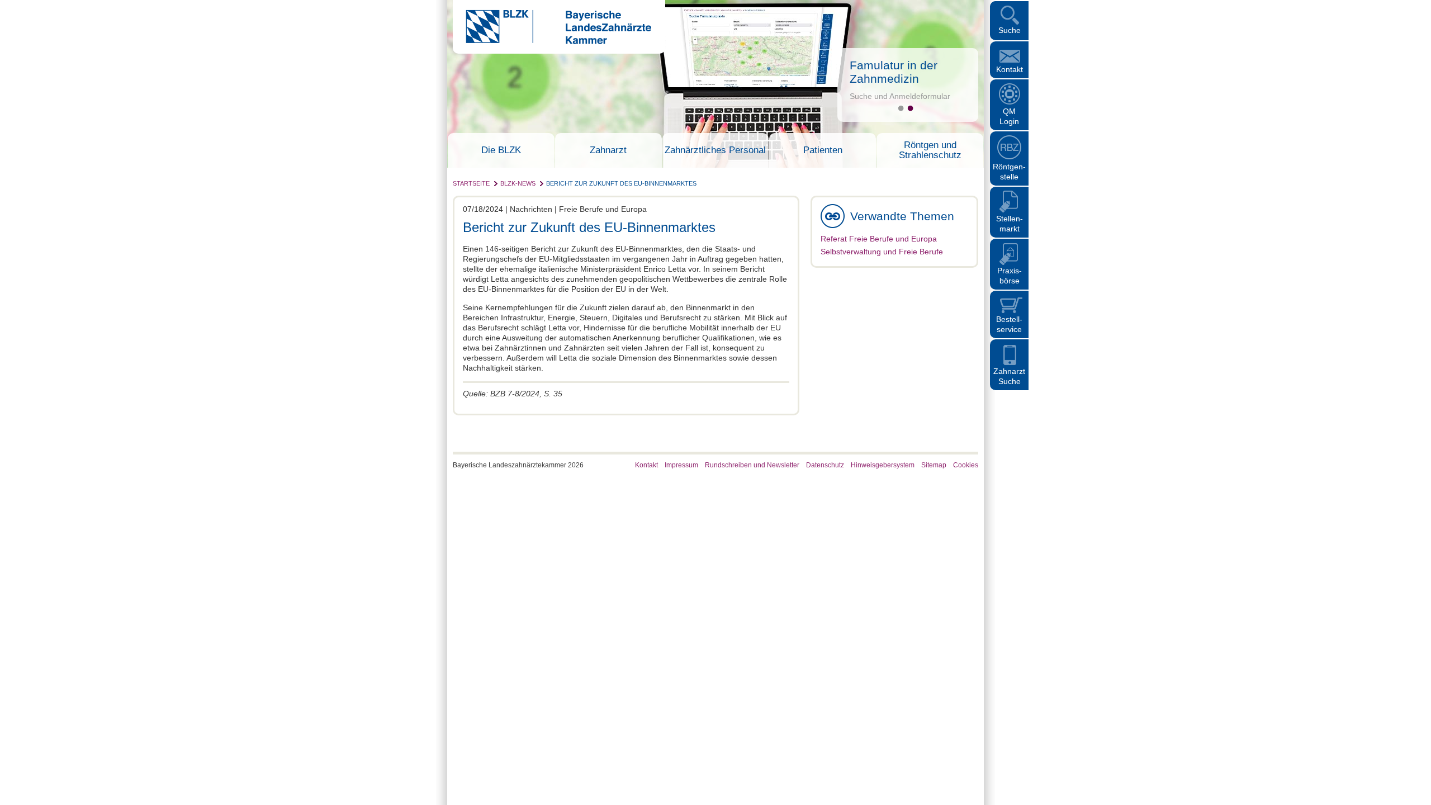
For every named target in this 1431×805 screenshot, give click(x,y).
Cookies (965, 465)
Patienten (822, 150)
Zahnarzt (608, 150)
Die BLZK (501, 150)
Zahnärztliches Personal (715, 150)
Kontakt (1009, 69)
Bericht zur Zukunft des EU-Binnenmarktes (621, 183)
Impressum (681, 465)
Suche (1009, 30)
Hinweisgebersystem (882, 465)
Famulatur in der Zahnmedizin (893, 72)
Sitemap (933, 465)
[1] (901, 108)
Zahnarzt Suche (1009, 376)
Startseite (471, 183)
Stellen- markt (1009, 223)
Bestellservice (1009, 324)
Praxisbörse (1009, 275)
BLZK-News (518, 183)
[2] (910, 108)
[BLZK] (552, 41)
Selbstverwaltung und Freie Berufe (882, 251)
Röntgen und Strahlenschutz (930, 150)
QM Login (1009, 116)
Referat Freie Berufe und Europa (879, 238)
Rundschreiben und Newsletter (752, 465)
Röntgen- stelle (1009, 171)
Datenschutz (825, 465)
